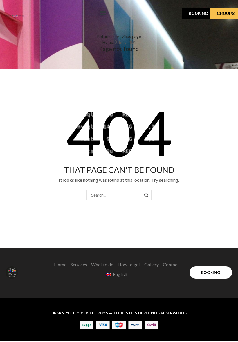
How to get (129, 264)
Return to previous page (119, 36)
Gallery (151, 264)
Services (79, 264)
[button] (103, 12)
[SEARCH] (146, 195)
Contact (171, 264)
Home (107, 42)
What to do (102, 264)
